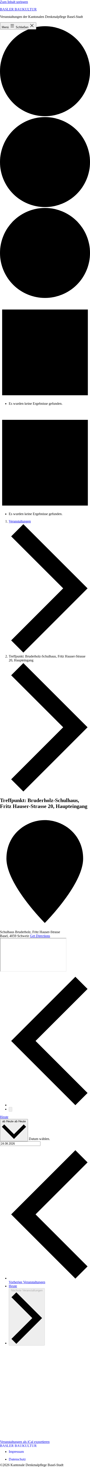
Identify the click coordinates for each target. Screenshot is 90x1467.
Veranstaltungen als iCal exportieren (25, 1442)
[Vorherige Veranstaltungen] (49, 1105)
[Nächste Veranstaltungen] (10, 1109)
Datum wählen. (39, 1139)
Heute (4, 1117)
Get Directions (40, 936)
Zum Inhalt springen (14, 2)
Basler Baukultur (18, 9)
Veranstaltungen (20, 521)
